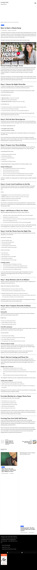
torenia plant (28, 222)
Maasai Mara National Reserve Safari (9, 549)
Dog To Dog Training (6, 545)
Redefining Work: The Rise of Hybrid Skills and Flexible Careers (27, 529)
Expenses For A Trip (6, 547)
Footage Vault (4, 2)
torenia (34, 377)
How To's (2, 25)
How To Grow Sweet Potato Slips (18, 37)
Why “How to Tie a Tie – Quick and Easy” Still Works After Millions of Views (8, 470)
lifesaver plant (33, 122)
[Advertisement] (18, 14)
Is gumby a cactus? (28, 164)
